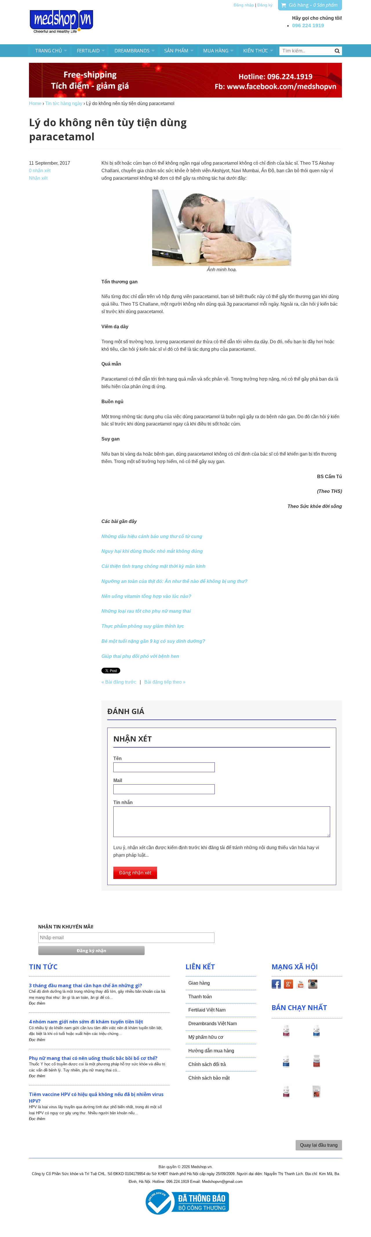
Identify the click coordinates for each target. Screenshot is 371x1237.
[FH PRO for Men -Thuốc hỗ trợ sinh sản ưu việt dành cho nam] (316, 1036)
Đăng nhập (244, 5)
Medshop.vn (201, 1167)
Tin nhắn (123, 802)
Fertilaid (88, 50)
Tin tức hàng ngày (63, 103)
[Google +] (288, 985)
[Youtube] (300, 985)
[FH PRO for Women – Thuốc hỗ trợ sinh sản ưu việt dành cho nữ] (286, 1036)
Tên (117, 758)
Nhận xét (38, 178)
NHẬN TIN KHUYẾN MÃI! (65, 926)
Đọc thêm (37, 1003)
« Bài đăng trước (118, 682)
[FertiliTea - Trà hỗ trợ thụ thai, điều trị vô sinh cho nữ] (316, 1096)
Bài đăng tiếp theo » (165, 682)
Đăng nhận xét (135, 872)
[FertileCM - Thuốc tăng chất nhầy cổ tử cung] (286, 1096)
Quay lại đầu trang (319, 1145)
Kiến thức (255, 50)
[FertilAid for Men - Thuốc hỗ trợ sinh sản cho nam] (286, 1066)
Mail (117, 780)
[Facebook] (276, 985)
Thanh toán (200, 996)
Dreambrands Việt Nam (212, 1023)
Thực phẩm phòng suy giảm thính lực (142, 626)
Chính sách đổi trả (207, 1064)
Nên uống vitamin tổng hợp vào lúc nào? (146, 596)
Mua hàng (215, 50)
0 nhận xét (39, 170)
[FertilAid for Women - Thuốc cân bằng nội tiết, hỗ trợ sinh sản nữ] (316, 1066)
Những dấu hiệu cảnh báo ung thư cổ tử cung (151, 536)
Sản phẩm (176, 50)
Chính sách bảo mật (209, 1078)
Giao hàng (199, 983)
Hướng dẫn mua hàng (211, 1050)
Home (35, 103)
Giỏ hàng (313, 5)
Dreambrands (132, 50)
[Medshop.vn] (61, 22)
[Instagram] (312, 985)
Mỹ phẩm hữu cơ (205, 1037)
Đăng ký (264, 5)
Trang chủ (48, 50)
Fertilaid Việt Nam (206, 1009)
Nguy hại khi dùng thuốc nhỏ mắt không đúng (152, 551)
